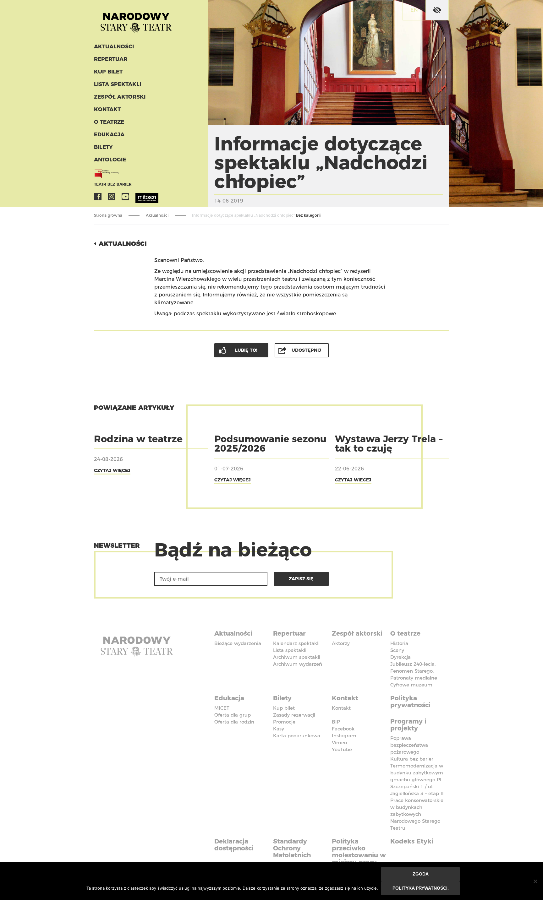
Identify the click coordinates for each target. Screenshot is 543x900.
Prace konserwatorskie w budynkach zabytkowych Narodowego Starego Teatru (416, 814)
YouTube (125, 196)
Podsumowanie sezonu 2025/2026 (270, 443)
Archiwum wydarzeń (297, 664)
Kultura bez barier (411, 759)
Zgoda (421, 873)
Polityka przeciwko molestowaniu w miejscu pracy (359, 851)
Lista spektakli (117, 84)
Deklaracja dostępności (234, 845)
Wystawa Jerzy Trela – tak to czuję (388, 443)
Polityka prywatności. (420, 888)
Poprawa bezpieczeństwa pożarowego (409, 745)
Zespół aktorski (119, 97)
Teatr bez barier (113, 184)
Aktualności (114, 46)
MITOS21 (139, 196)
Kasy (278, 729)
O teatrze (109, 122)
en (414, 10)
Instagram (111, 196)
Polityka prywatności (410, 701)
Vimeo (339, 742)
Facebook (97, 196)
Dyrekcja (400, 657)
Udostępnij (306, 350)
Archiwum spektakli (296, 657)
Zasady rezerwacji (294, 715)
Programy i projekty (408, 725)
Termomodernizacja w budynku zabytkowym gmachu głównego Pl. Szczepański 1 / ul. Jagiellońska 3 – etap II (417, 779)
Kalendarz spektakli (296, 643)
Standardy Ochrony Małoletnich (292, 848)
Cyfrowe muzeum (411, 685)
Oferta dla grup (232, 715)
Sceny (397, 650)
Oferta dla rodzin (234, 722)
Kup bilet (108, 71)
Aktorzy (341, 643)
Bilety (103, 147)
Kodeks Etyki (411, 841)
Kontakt (107, 109)
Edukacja (109, 134)
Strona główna (108, 215)
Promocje (284, 722)
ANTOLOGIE (110, 159)
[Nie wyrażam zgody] (535, 881)
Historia (399, 643)
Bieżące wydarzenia (237, 643)
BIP (336, 722)
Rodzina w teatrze (138, 439)
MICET (221, 708)
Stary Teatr (136, 20)
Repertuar (110, 59)
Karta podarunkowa (296, 736)
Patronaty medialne (413, 678)
